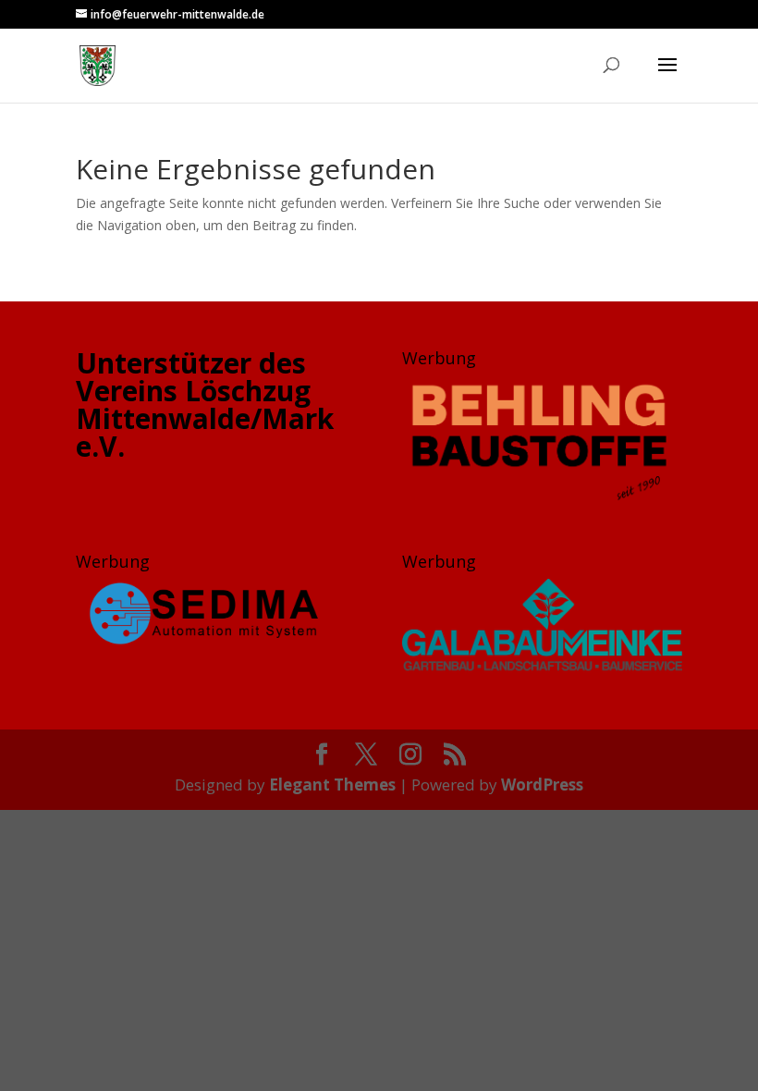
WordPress (542, 784)
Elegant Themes (332, 784)
